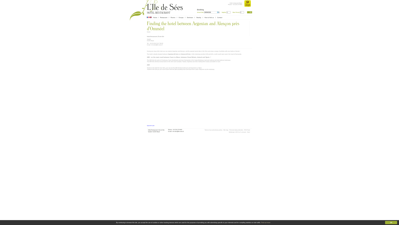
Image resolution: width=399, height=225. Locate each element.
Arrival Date (200, 12)
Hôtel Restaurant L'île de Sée (156, 130)
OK (251, 12)
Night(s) (224, 12)
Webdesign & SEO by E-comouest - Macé (239, 132)
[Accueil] (138, 11)
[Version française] (148, 17)
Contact (219, 17)
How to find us (209, 17)
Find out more (265, 222)
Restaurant (163, 17)
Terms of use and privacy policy (213, 130)
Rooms (173, 17)
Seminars (190, 17)
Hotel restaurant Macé (236, 3)
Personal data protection (236, 130)
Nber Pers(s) (236, 12)
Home (155, 17)
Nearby (198, 17)
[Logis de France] (247, 3)
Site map (225, 130)
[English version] (151, 17)
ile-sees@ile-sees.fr (178, 131)
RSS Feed (247, 130)
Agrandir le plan (151, 125)
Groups (181, 17)
